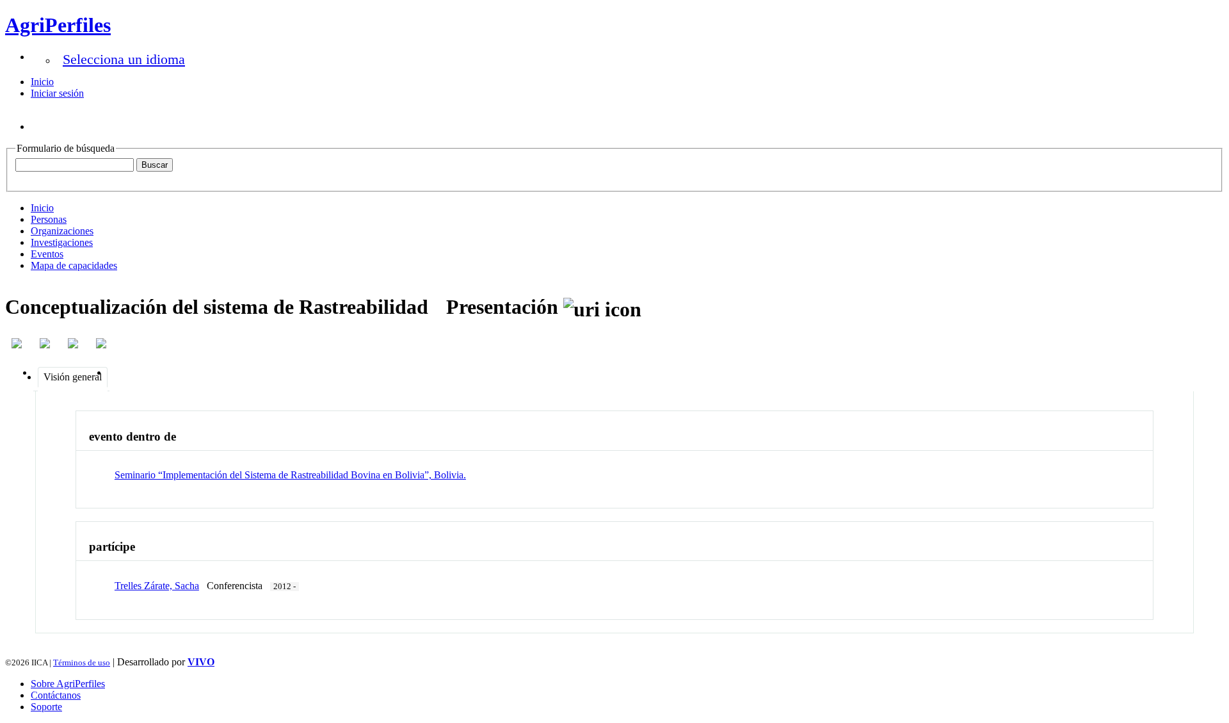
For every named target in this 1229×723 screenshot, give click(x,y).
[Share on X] (74, 343)
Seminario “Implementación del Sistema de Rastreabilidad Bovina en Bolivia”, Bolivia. (290, 474)
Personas (49, 219)
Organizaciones (62, 230)
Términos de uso (81, 662)
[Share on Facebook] (18, 343)
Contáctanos (56, 695)
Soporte (46, 706)
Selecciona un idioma (124, 59)
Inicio (42, 81)
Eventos (47, 253)
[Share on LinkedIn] (46, 343)
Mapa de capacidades (74, 265)
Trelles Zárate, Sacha (157, 585)
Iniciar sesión (57, 93)
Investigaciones (62, 242)
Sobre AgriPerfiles (68, 683)
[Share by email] (102, 343)
